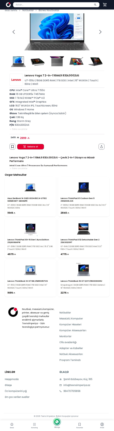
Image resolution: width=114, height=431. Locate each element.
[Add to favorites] (12, 146)
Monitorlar (65, 336)
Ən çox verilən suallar (17, 397)
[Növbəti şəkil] (100, 31)
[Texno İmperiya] (8, 4)
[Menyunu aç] (34, 424)
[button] (105, 5)
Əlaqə (8, 385)
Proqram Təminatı (70, 360)
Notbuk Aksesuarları (71, 354)
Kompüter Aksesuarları (72, 330)
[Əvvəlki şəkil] (13, 31)
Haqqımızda (12, 379)
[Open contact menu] (57, 422)
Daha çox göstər (19, 129)
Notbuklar (28, 10)
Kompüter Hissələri (70, 324)
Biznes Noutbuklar (49, 10)
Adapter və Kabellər (71, 348)
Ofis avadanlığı (68, 342)
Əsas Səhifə (11, 10)
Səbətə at (32, 146)
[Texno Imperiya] (13, 312)
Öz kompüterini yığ (16, 391)
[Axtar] (95, 4)
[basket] (105, 5)
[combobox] (56, 4)
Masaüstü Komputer (71, 318)
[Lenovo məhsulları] (16, 80)
